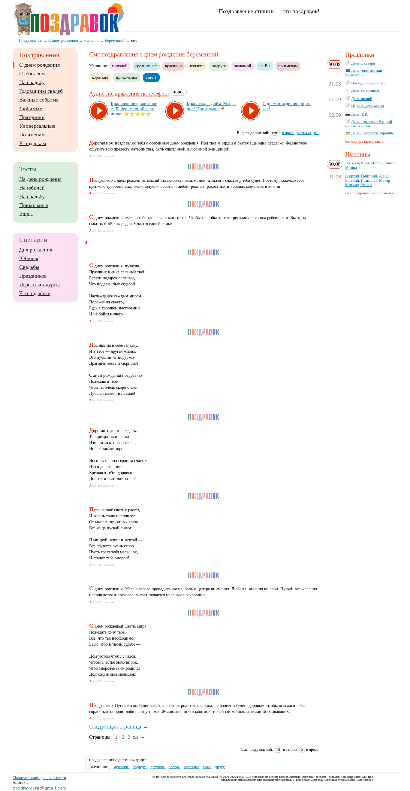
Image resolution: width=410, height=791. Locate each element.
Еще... (26, 214)
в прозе (288, 132)
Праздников (33, 276)
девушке (157, 767)
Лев (374, 180)
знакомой (242, 65)
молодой (120, 65)
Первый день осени (367, 106)
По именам (32, 135)
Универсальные (37, 126)
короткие (100, 77)
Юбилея (28, 258)
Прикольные (33, 205)
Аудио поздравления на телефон (128, 94)
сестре (174, 767)
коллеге (196, 65)
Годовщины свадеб (41, 91)
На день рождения (40, 179)
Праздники (32, 117)
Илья (365, 163)
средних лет (146, 65)
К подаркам (32, 143)
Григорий (369, 176)
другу (220, 767)
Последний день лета (369, 83)
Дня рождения (35, 250)
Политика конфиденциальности (39, 777)
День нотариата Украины (372, 133)
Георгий (352, 176)
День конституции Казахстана (363, 72)
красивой (173, 65)
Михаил (352, 185)
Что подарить (34, 293)
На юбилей (32, 188)
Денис (384, 176)
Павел (389, 163)
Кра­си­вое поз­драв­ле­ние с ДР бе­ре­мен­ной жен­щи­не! (134, 108)
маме (207, 767)
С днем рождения (39, 65)
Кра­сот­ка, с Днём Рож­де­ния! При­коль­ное (211, 106)
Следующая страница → (118, 726)
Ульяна (351, 168)
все (316, 132)
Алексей (352, 163)
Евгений (352, 180)
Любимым (31, 108)
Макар (384, 180)
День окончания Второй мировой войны (368, 124)
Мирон (377, 163)
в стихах (304, 132)
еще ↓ (151, 77)
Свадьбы (29, 267)
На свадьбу (32, 82)
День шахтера (363, 63)
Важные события (39, 100)
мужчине (121, 767)
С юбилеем (32, 74)
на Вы (264, 65)
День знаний (361, 99)
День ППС (360, 114)
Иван (365, 180)
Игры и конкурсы (39, 284)
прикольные (126, 77)
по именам (288, 65)
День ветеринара (365, 90)
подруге (219, 65)
